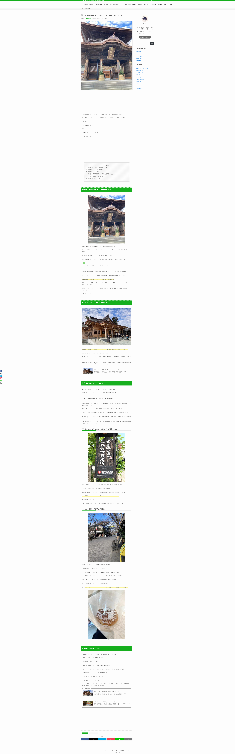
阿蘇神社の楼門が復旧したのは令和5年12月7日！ (98, 167)
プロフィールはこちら (145, 37)
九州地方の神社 (88, 18)
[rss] (152, 0)
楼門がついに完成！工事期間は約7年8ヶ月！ (97, 169)
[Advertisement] (106, 100)
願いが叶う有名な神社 (140, 79)
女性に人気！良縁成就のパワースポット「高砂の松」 (100, 173)
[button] (85, 739)
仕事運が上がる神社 (139, 74)
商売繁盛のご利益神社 (140, 85)
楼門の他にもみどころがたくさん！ (95, 171)
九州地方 (137, 58)
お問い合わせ (122, 750)
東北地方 (137, 60)
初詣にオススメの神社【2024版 (142, 68)
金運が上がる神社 (139, 88)
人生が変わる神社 (139, 77)
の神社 (143, 54)
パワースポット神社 (139, 72)
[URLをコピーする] (128, 739)
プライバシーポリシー (114, 750)
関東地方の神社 (139, 51)
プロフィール (128, 750)
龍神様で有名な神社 (139, 70)
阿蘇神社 (98, 18)
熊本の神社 (94, 18)
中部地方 (137, 56)
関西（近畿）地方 (139, 54)
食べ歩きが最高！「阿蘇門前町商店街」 (97, 176)
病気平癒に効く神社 (139, 81)
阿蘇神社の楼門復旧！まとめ (94, 178)
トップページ (106, 750)
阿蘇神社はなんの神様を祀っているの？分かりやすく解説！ (107, 369)
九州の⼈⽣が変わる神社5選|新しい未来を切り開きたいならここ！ (108, 701)
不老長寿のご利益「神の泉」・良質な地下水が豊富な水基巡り (102, 174)
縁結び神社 (138, 83)
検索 (152, 43)
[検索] (153, 0)
